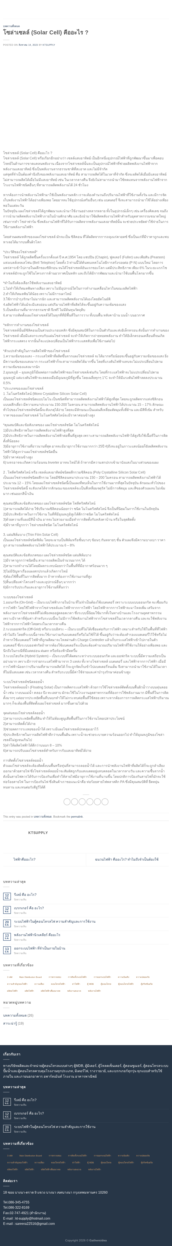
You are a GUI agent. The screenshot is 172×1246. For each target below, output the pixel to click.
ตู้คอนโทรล (106, 984)
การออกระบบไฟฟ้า (102, 977)
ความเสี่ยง (39, 984)
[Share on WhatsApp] (67, 801)
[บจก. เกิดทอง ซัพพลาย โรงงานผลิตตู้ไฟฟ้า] (86, 9)
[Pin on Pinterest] (97, 801)
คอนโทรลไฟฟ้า (58, 984)
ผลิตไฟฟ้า (29, 991)
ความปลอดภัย (143, 977)
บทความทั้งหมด (11, 26)
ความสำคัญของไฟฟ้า (17, 984)
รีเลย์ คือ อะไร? (25, 894)
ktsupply (49, 45)
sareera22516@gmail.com (35, 1223)
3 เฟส (9, 977)
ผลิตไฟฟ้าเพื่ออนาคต (50, 991)
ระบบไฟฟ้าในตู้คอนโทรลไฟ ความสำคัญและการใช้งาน (54, 921)
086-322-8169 (18, 1207)
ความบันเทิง (123, 977)
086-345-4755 (18, 1202)
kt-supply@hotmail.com (32, 1218)
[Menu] (5, 9)
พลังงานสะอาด (74, 991)
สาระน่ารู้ (10, 1023)
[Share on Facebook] (74, 801)
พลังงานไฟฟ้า (94, 991)
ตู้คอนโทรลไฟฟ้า (126, 984)
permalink (77, 816)
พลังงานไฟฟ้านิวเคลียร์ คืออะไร (37, 935)
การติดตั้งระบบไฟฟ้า (77, 977)
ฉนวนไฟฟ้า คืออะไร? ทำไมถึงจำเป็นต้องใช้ (127, 859)
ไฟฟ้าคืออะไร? (24, 859)
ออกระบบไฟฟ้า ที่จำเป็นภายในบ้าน (39, 948)
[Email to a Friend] (89, 801)
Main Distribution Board (30, 977)
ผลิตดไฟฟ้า (12, 991)
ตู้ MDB (90, 984)
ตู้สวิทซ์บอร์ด (147, 984)
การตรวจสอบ (55, 977)
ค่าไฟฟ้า (76, 984)
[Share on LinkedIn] (105, 801)
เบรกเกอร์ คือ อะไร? (29, 908)
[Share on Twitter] (82, 801)
